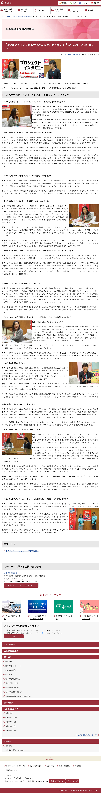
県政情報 (91, 10)
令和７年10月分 (11, 726)
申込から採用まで (11, 670)
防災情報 (96, 3)
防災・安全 (41, 10)
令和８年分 (9, 713)
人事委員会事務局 (10, 573)
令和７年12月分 (11, 717)
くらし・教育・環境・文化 (8, 10)
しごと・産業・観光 (58, 10)
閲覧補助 (64, 3)
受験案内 (8, 674)
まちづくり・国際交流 (74, 10)
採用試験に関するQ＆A (13, 692)
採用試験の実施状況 (12, 679)
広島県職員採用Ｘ (11, 651)
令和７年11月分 (11, 722)
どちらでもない (49, 630)
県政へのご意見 (64, 766)
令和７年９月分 (10, 730)
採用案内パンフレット (13, 666)
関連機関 (78, 766)
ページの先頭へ (50, 759)
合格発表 (8, 746)
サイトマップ (72, 781)
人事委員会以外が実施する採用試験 (18, 696)
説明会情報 (8, 702)
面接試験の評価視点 (12, 687)
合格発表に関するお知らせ (14, 750)
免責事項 (50, 766)
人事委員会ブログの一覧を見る (88, 735)
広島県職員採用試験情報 (23, 16)
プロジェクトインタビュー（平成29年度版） (22, 551)
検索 (74, 3)
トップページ (6, 16)
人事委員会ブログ (11, 709)
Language (85, 3)
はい (39, 630)
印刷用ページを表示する (71, 54)
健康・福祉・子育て (24, 10)
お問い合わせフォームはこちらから (21, 585)
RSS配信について (12, 770)
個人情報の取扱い (36, 766)
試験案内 (7, 657)
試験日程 (8, 661)
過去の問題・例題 (11, 683)
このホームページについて (15, 766)
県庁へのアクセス (57, 781)
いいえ (60, 630)
